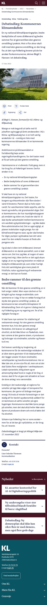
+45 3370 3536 (13, 462)
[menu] (43, 3)
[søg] (36, 3)
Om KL (6, 584)
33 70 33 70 (13, 565)
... (30, 19)
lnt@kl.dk (10, 464)
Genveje (6, 596)
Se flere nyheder (37, 479)
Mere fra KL (8, 590)
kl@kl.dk (10, 568)
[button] (8, 112)
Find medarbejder (11, 576)
